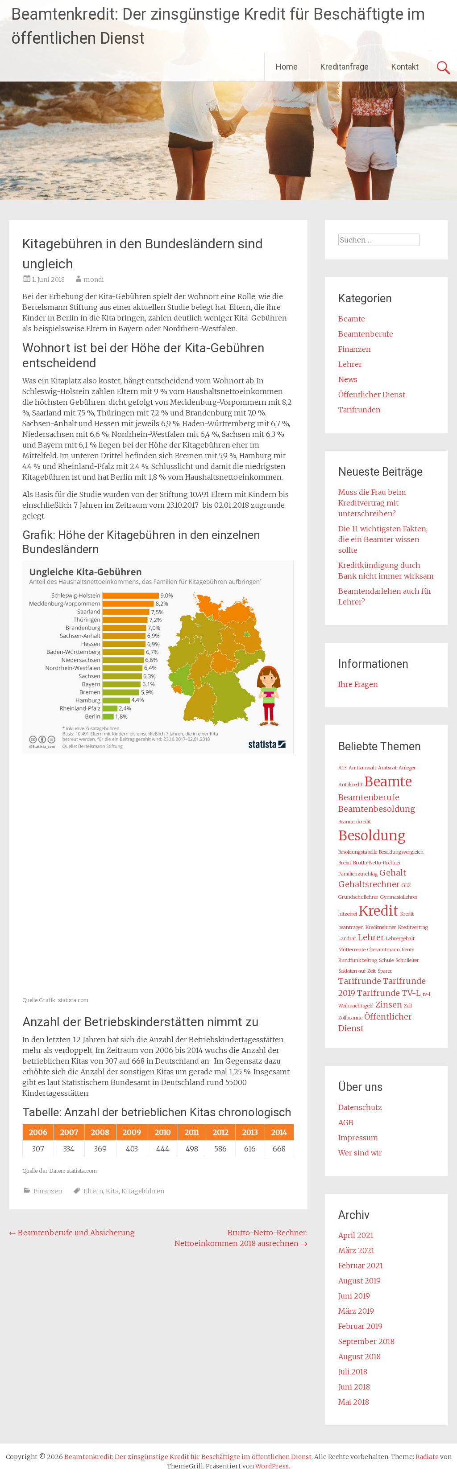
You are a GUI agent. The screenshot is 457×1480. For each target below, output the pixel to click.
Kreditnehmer (381, 927)
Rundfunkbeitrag (357, 960)
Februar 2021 (360, 1265)
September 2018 (366, 1341)
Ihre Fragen (358, 684)
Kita (112, 1191)
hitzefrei (347, 914)
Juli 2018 (352, 1371)
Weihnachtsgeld (356, 1006)
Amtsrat (387, 768)
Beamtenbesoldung (376, 809)
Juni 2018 (354, 1386)
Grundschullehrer (358, 897)
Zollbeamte (350, 1018)
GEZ (406, 885)
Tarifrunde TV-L (389, 993)
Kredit (379, 911)
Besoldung (372, 835)
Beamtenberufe (365, 333)
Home (287, 66)
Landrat (347, 938)
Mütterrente (352, 950)
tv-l (426, 994)
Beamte (351, 318)
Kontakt (405, 66)
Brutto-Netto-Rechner (377, 863)
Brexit (344, 863)
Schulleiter (407, 960)
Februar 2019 (360, 1326)
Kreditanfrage (344, 66)
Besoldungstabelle (357, 852)
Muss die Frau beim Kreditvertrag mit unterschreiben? (372, 503)
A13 (342, 768)
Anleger (407, 768)
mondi (93, 279)
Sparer (385, 971)
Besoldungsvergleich (401, 852)
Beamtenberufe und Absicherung (72, 1232)
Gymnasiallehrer (399, 897)
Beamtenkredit (354, 822)
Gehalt (392, 873)
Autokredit (350, 785)
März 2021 (356, 1250)
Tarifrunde (359, 981)
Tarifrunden (359, 409)
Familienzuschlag (358, 874)
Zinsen (388, 1005)
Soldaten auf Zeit (357, 971)
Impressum (358, 1137)
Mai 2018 (353, 1402)
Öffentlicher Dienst (371, 394)
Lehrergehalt (400, 938)
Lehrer (350, 364)
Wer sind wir (360, 1152)
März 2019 (356, 1311)
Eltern (93, 1191)
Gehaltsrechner (369, 884)
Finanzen (47, 1191)
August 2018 (359, 1356)
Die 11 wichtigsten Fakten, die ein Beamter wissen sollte (383, 539)
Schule (386, 960)
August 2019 (359, 1280)
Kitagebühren (142, 1191)
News (347, 379)
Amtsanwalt (362, 768)
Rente (408, 950)
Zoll (408, 1006)
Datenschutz (360, 1107)
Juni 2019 (354, 1295)
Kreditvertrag (413, 927)
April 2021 (356, 1235)
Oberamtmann (383, 950)
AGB (345, 1122)
